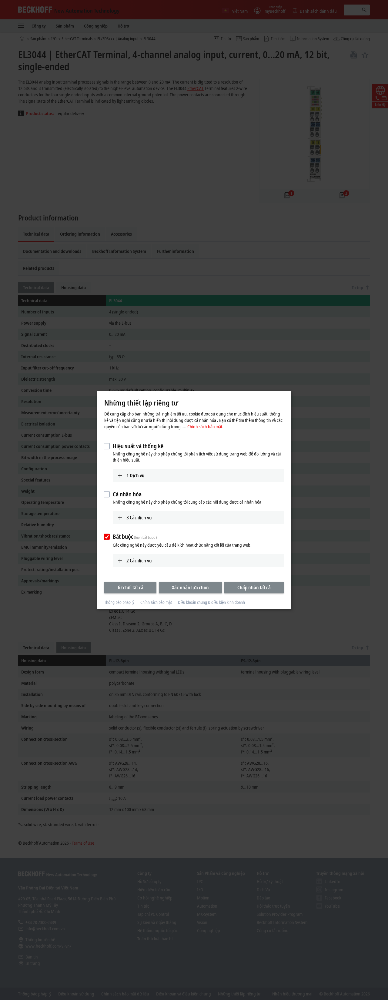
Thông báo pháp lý (119, 602)
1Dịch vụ (135, 475)
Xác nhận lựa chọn (190, 587)
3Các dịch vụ (139, 517)
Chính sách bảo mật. (205, 426)
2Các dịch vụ (139, 560)
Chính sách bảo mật (156, 602)
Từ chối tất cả (130, 587)
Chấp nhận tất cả (254, 587)
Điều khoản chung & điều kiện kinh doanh (211, 602)
